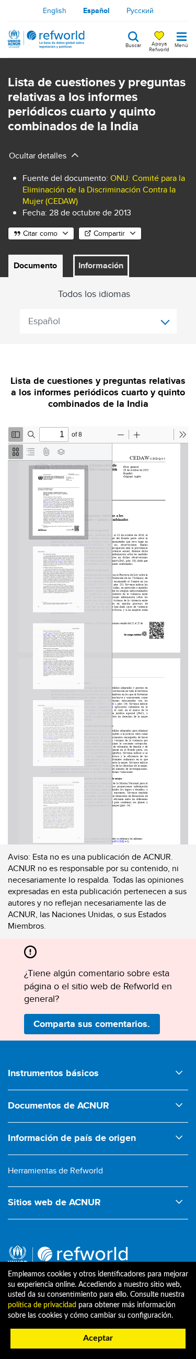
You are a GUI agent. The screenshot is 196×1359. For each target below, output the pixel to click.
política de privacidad (42, 1305)
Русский (140, 10)
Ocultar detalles (37, 156)
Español (96, 10)
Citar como (40, 233)
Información (100, 265)
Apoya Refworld (159, 46)
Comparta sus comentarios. (91, 1024)
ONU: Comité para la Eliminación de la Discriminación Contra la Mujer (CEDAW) (103, 189)
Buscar (133, 44)
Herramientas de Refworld (55, 1170)
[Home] (46, 39)
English (54, 10)
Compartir (109, 233)
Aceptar (98, 1338)
